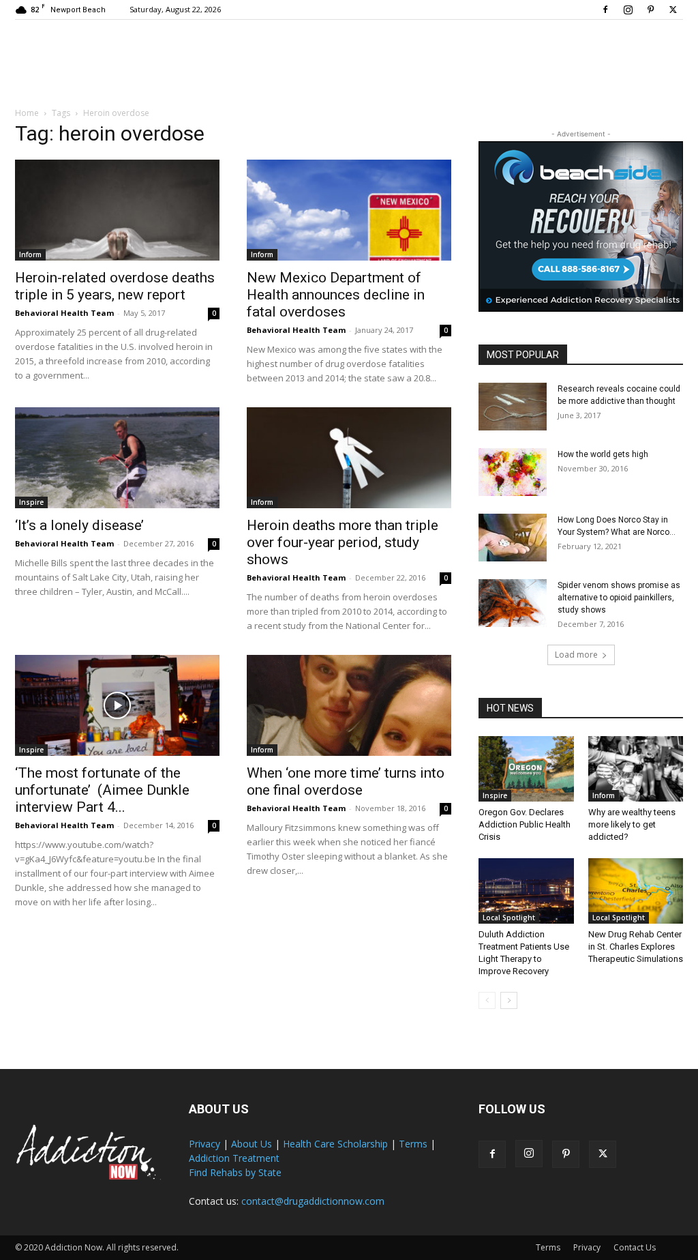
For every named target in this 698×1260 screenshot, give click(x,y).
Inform (30, 254)
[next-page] (508, 1000)
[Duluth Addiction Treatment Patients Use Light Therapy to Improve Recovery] (526, 891)
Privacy (204, 1143)
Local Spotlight (509, 917)
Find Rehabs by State (235, 1172)
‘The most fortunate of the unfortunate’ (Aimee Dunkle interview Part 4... (102, 790)
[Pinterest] (650, 9)
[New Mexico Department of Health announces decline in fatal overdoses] (349, 210)
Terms (413, 1143)
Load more (576, 654)
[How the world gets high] (513, 472)
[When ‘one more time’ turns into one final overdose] (349, 705)
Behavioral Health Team (64, 313)
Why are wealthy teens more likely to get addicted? (632, 824)
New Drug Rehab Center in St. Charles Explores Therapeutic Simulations (635, 946)
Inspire (31, 502)
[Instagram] (628, 9)
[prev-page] (487, 1000)
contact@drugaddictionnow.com (312, 1201)
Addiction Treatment (234, 1158)
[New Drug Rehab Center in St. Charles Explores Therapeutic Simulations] (636, 891)
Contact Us (634, 1247)
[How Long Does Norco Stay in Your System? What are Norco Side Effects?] (513, 537)
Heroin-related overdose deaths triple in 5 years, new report (115, 286)
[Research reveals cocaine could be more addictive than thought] (513, 406)
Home (27, 113)
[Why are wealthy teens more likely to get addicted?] (636, 769)
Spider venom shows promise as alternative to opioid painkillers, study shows (619, 598)
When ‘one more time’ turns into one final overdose (345, 781)
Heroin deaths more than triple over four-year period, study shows (342, 542)
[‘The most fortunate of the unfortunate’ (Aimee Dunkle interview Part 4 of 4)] (117, 705)
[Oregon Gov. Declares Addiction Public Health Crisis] (526, 769)
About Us (251, 1143)
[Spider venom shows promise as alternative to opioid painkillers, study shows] (513, 603)
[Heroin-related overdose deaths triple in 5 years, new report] (117, 210)
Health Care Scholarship (335, 1143)
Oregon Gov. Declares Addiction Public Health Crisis (525, 824)
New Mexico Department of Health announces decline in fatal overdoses (336, 294)
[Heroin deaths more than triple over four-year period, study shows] (349, 457)
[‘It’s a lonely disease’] (117, 457)
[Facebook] (605, 9)
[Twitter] (673, 9)
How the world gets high (603, 454)
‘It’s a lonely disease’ (79, 525)
